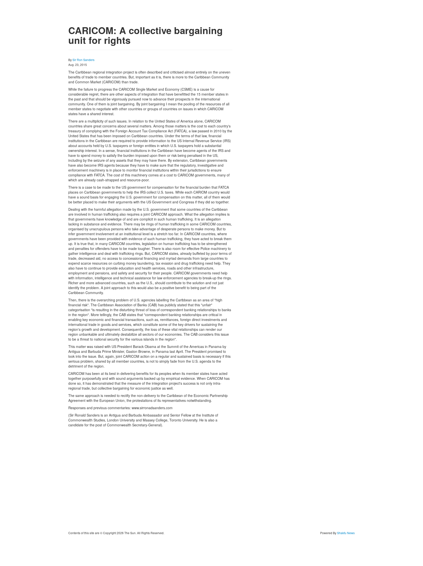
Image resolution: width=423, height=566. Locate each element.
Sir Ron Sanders (83, 60)
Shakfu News (346, 533)
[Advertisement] (150, 479)
